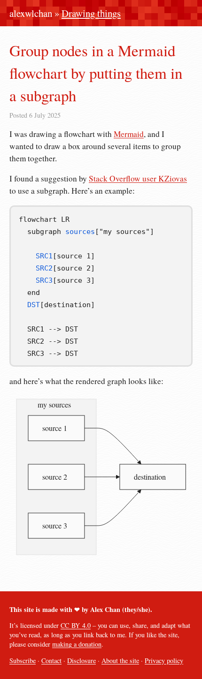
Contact (51, 660)
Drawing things (91, 13)
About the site (120, 660)
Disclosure (81, 660)
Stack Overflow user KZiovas (138, 178)
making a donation (76, 644)
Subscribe (22, 660)
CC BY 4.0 (76, 625)
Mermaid (129, 133)
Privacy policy (164, 660)
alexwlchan (30, 13)
